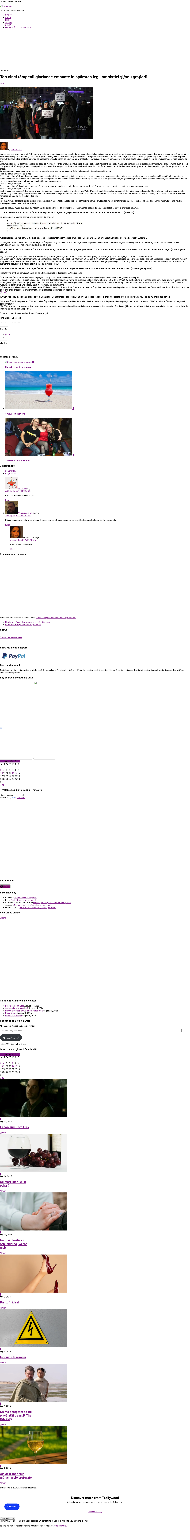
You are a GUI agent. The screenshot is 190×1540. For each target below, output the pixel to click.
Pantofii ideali (11, 1013)
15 (16, 773)
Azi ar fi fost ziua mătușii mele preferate (38, 907)
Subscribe (12, 1506)
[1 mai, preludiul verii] (39, 408)
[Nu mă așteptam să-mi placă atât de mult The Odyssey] (33, 1401)
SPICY (8, 17)
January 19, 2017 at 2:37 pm (18, 515)
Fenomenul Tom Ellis (14, 1006)
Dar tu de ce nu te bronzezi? (23, 900)
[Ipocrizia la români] (33, 1346)
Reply (7, 500)
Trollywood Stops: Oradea (18, 460)
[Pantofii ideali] (33, 1292)
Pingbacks (10, 473)
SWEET (8, 15)
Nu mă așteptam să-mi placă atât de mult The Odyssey (16, 1415)
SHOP (8, 25)
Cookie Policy (60, 1526)
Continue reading (95, 1512)
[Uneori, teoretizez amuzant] (18, 362)
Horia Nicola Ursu (26, 513)
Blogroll (3, 918)
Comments (10, 471)
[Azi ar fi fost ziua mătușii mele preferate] (33, 1463)
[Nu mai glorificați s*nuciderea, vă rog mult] (33, 1230)
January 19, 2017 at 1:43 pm (18, 491)
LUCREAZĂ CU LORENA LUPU (18, 27)
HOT (7, 20)
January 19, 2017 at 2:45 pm (23, 540)
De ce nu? (22, 488)
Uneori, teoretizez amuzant (18, 367)
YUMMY (8, 22)
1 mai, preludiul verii (15, 414)
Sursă (3, 292)
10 (1, 773)
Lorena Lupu (16, 149)
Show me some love (11, 637)
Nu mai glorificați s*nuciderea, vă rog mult (52, 902)
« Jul (2, 785)
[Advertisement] (95, 49)
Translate (21, 797)
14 (13, 773)
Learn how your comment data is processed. (56, 617)
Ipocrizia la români (13, 1015)
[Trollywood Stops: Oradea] (39, 455)
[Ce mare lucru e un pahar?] (33, 1171)
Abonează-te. (9, 1038)
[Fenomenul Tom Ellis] (33, 1116)
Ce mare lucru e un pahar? (25, 897)
